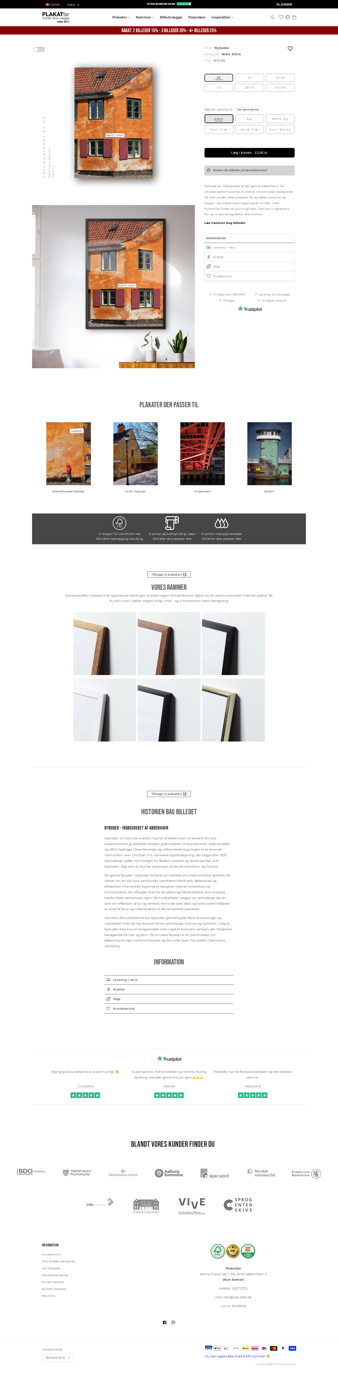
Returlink (48, 1296)
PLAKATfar (270, 1364)
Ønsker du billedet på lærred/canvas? (239, 170)
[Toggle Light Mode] (43, 51)
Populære (197, 17)
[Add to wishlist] (290, 48)
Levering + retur (223, 247)
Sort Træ (218, 129)
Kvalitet (218, 257)
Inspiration (221, 17)
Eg (249, 118)
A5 (219, 77)
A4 (250, 77)
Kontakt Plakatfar (54, 1289)
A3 (219, 87)
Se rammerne (248, 109)
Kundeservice (222, 276)
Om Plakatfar (51, 1268)
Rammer (144, 17)
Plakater (120, 17)
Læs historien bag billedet (224, 223)
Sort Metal (280, 129)
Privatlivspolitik (53, 1282)
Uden (219, 118)
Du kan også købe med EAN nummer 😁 (237, 1356)
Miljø (216, 266)
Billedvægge (171, 17)
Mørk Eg (280, 118)
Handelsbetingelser (55, 1275)
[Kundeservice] (288, 18)
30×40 (280, 77)
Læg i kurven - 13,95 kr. (249, 153)
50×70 (249, 87)
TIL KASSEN (284, 4)
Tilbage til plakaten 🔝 (169, 574)
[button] (54, 4)
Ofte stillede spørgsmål (58, 1261)
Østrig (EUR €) (55, 1357)
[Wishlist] (281, 17)
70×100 (280, 87)
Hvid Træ (249, 129)
